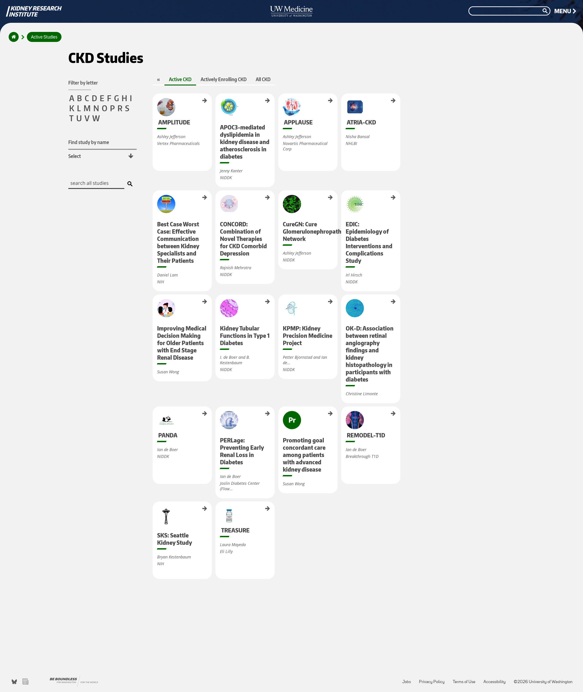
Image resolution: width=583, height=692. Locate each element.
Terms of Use (466, 679)
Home (12, 40)
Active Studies (44, 37)
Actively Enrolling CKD (224, 79)
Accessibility (496, 679)
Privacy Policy (433, 679)
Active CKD (180, 79)
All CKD (263, 79)
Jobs (408, 679)
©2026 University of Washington (543, 682)
